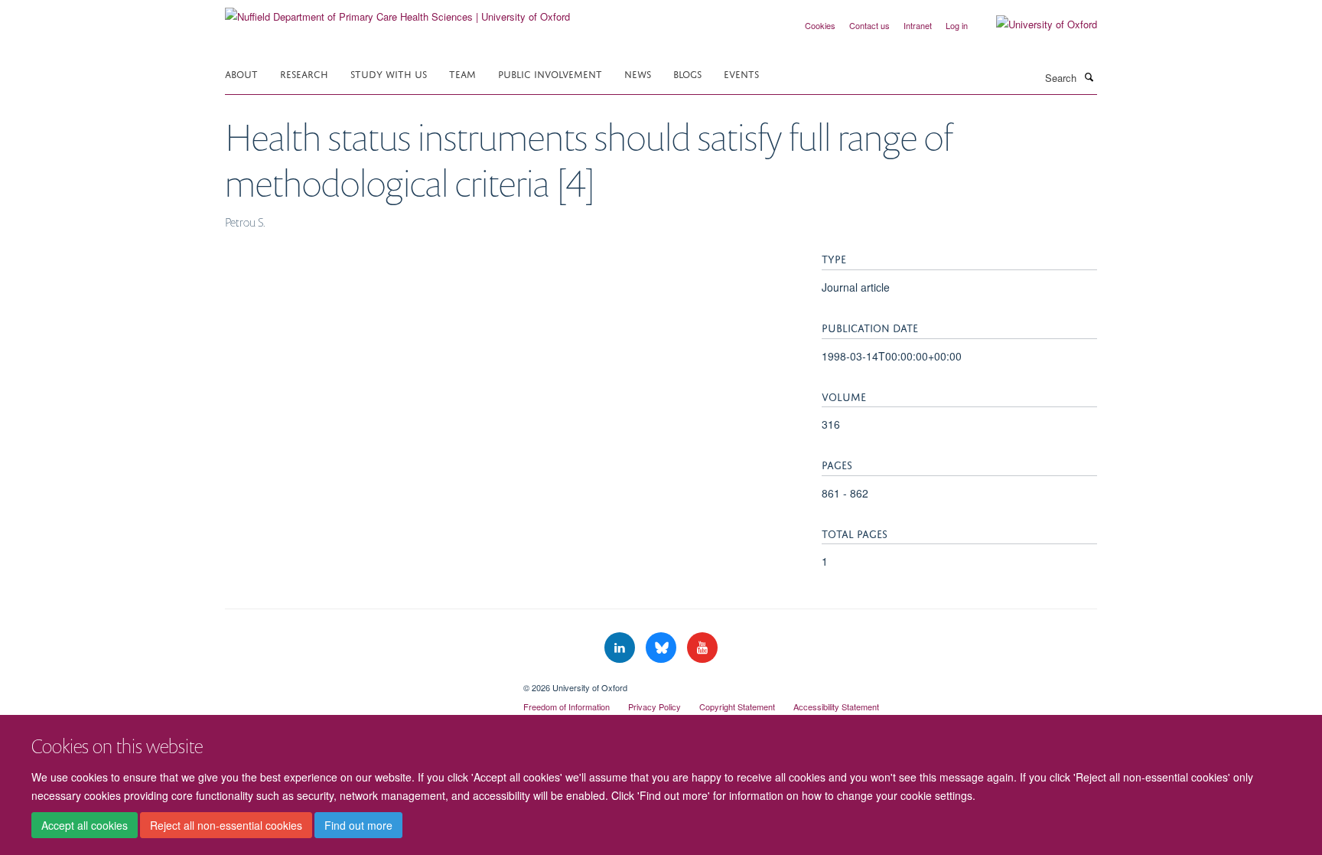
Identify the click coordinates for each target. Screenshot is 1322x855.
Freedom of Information (566, 706)
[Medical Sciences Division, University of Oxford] (362, 682)
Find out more (358, 825)
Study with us (388, 73)
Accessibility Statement (836, 706)
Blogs (687, 73)
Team (462, 73)
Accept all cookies (84, 825)
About (241, 73)
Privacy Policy (654, 706)
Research (304, 73)
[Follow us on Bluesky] (662, 648)
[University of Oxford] (1035, 24)
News (637, 73)
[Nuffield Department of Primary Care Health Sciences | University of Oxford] (397, 11)
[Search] (1088, 76)
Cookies (820, 25)
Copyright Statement (737, 706)
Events (741, 73)
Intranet (918, 25)
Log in (957, 25)
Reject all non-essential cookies (226, 825)
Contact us (869, 25)
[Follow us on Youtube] (702, 648)
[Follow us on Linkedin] (621, 648)
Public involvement (550, 73)
